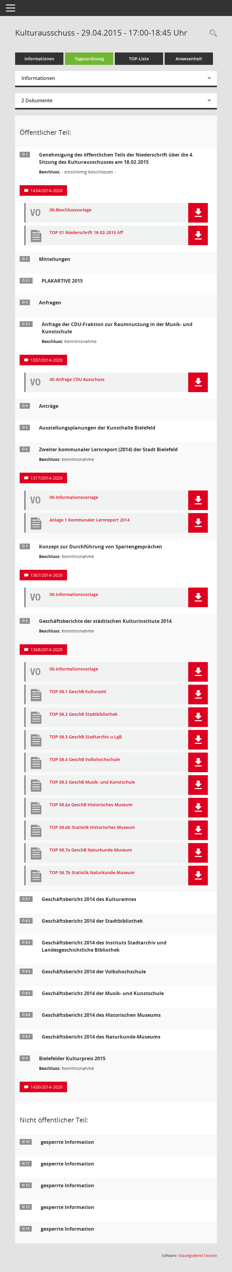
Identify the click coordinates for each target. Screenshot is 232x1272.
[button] (198, 213)
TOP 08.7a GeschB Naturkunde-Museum (91, 850)
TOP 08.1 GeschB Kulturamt (78, 691)
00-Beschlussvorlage (71, 210)
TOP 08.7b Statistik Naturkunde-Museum (92, 872)
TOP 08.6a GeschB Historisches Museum (91, 804)
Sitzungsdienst (198, 1255)
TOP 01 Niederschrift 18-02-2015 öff (86, 232)
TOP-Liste (139, 59)
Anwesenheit (189, 59)
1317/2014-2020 (47, 478)
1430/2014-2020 (47, 1087)
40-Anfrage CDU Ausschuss (77, 379)
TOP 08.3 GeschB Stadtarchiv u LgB (86, 737)
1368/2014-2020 (47, 649)
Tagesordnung (89, 59)
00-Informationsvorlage (74, 497)
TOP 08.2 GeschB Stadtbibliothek (84, 714)
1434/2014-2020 (47, 190)
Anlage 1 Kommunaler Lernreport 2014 (90, 520)
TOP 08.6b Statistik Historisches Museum (92, 827)
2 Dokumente (37, 100)
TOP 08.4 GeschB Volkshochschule (85, 759)
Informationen (39, 59)
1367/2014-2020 (47, 575)
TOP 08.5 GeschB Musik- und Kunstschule (92, 782)
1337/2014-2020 (47, 360)
